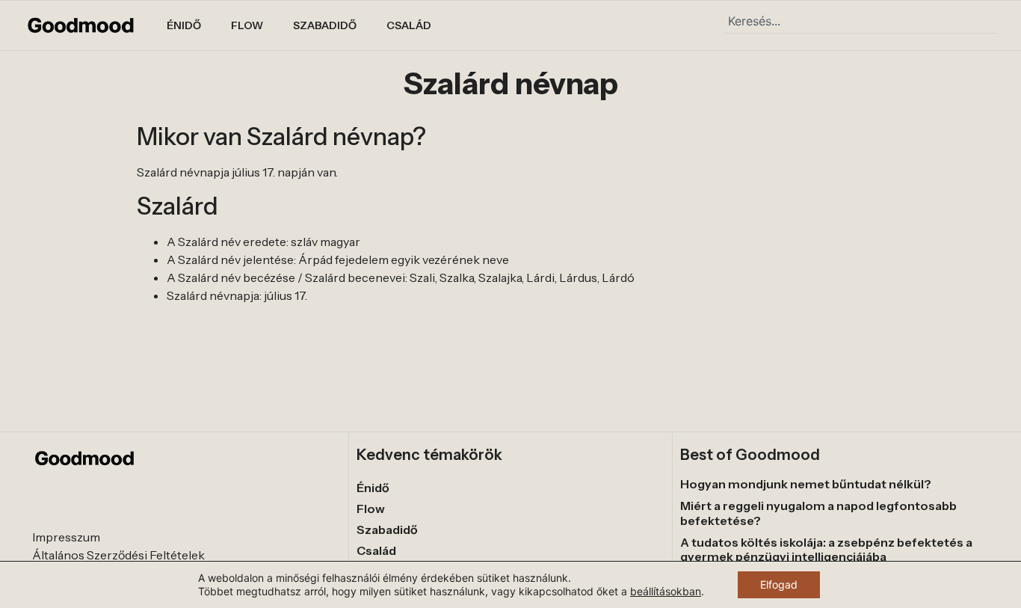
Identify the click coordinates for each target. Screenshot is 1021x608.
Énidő (184, 25)
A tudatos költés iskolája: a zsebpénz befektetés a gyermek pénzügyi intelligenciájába (826, 549)
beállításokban (665, 591)
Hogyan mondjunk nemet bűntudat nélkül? (805, 483)
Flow (247, 25)
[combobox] (860, 21)
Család (408, 25)
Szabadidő (325, 25)
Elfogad (779, 584)
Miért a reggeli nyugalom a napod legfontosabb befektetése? (818, 512)
